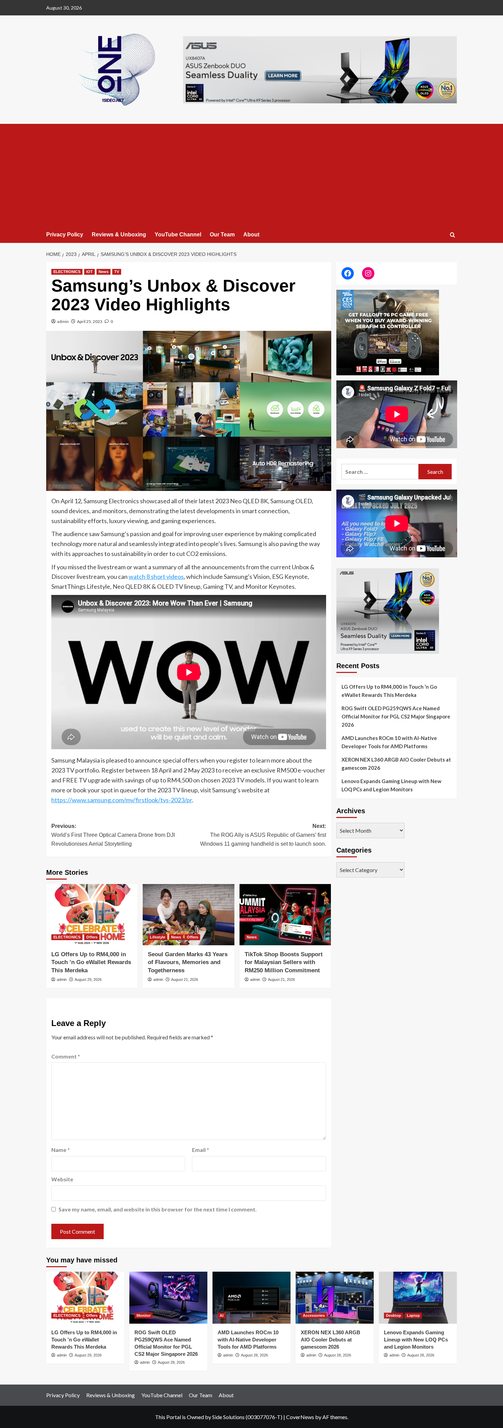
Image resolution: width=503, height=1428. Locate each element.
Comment (65, 1056)
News (103, 272)
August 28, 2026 (171, 1362)
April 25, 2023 (89, 321)
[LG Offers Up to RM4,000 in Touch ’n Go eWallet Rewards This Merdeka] (92, 914)
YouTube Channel (178, 234)
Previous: (113, 834)
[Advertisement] (251, 175)
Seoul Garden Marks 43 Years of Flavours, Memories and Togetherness (188, 962)
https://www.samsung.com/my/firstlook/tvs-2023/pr (121, 800)
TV (116, 272)
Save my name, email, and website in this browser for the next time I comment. (158, 1209)
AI (221, 1315)
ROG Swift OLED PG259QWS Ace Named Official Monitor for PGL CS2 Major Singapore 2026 (395, 716)
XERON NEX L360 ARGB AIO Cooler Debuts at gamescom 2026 (396, 764)
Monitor (144, 1315)
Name (60, 1149)
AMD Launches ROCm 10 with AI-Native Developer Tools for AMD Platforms (389, 742)
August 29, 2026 (88, 979)
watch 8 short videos (156, 576)
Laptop (413, 1315)
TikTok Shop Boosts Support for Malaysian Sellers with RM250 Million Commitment (284, 962)
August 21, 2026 (184, 979)
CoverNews (300, 1417)
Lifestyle (157, 937)
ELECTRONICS (66, 272)
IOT (89, 272)
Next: (263, 834)
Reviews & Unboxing (119, 234)
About (251, 234)
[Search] (452, 235)
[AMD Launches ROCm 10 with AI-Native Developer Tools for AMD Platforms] (251, 1298)
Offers (92, 937)
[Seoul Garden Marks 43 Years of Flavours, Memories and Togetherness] (188, 914)
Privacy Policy (64, 234)
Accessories (314, 1315)
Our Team (222, 234)
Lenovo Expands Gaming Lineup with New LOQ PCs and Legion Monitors (391, 785)
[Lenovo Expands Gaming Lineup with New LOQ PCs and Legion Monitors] (418, 1298)
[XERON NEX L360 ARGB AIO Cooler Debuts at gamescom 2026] (335, 1298)
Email (200, 1149)
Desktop (393, 1315)
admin (63, 321)
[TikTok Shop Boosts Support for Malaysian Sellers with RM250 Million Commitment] (285, 914)
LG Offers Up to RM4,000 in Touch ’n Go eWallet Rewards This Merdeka (91, 962)
